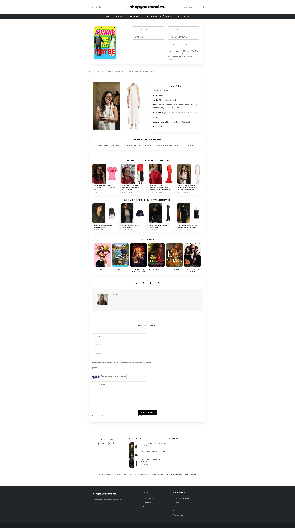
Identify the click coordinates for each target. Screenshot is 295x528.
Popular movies (148, 498)
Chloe (114, 294)
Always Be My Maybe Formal (138, 145)
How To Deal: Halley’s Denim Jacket (153, 443)
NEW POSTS (156, 16)
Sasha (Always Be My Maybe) (168, 145)
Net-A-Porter (190, 113)
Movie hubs (146, 511)
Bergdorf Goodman (174, 113)
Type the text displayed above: (114, 376)
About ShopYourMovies (182, 498)
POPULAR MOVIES (137, 16)
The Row (189, 145)
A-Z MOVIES (171, 16)
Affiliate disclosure (180, 511)
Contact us (178, 502)
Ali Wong (117, 145)
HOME (107, 16)
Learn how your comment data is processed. (135, 416)
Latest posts (147, 502)
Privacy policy (179, 507)
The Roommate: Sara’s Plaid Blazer (153, 451)
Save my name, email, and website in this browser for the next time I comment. (121, 363)
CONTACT (186, 16)
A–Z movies (146, 507)
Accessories (101, 145)
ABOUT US (120, 16)
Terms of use (179, 515)
